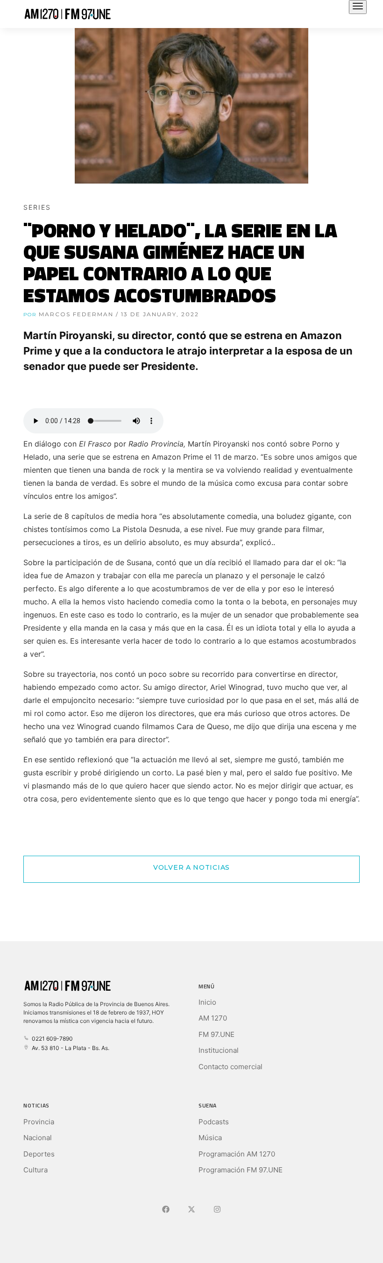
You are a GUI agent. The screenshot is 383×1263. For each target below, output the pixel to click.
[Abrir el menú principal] (358, 7)
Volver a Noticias (191, 867)
